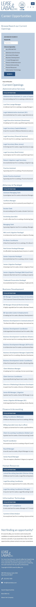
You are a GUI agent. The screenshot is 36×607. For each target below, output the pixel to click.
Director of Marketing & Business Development (19, 384)
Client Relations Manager (11, 369)
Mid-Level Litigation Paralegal (13, 232)
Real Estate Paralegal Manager (13, 248)
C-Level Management (12, 60)
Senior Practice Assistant (12, 176)
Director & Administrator (13, 62)
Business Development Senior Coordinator (17, 361)
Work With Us (5, 594)
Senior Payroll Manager (11, 457)
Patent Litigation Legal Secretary (14, 160)
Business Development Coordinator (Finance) (18, 337)
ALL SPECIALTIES (11, 49)
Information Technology (13, 70)
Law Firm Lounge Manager (12, 104)
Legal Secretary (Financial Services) (15, 136)
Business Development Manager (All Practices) (19, 345)
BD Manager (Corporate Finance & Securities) (18, 297)
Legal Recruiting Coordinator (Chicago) (16, 489)
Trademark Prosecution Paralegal (14, 280)
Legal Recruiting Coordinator (13, 481)
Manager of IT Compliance (12, 506)
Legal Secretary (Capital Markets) (14, 128)
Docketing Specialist (10, 217)
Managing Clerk (8, 224)
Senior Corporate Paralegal (12, 256)
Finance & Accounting (12, 65)
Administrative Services (13, 53)
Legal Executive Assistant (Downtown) (16, 120)
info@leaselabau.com (10, 583)
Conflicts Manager (9, 201)
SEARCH (9, 74)
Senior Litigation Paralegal (12, 264)
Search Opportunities (7, 590)
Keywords (7, 39)
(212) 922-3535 (8, 578)
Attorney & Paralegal (12, 55)
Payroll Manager (8, 449)
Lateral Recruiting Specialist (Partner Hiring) (18, 473)
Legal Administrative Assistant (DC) (15, 112)
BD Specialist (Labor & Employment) (15, 313)
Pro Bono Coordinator (10, 240)
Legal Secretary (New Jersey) (13, 144)
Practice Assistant (9, 168)
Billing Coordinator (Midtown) (13, 417)
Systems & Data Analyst (11, 514)
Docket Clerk (7, 209)
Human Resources (11, 67)
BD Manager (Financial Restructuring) (16, 305)
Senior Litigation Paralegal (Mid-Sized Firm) (18, 272)
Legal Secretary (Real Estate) (13, 152)
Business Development (13, 57)
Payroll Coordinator (10, 441)
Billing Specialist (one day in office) (15, 425)
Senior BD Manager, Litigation (13, 392)
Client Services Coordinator (12, 376)
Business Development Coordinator (15, 329)
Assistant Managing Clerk (11, 193)
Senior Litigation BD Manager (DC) (14, 400)
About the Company (7, 597)
